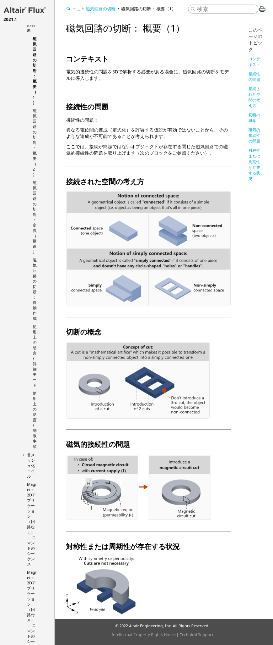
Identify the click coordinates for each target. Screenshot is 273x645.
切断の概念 (254, 117)
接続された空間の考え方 (254, 97)
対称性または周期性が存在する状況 (254, 164)
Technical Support (196, 634)
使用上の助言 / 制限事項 (35, 419)
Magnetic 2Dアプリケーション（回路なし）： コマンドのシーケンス (32, 524)
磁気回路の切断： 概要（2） (35, 142)
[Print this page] (262, 12)
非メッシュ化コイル (31, 465)
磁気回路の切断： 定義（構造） (35, 217)
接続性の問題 (254, 76)
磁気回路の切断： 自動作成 (35, 289)
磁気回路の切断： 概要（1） (35, 70)
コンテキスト (254, 61)
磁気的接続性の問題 (254, 135)
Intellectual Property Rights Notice (144, 634)
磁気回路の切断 (101, 9)
